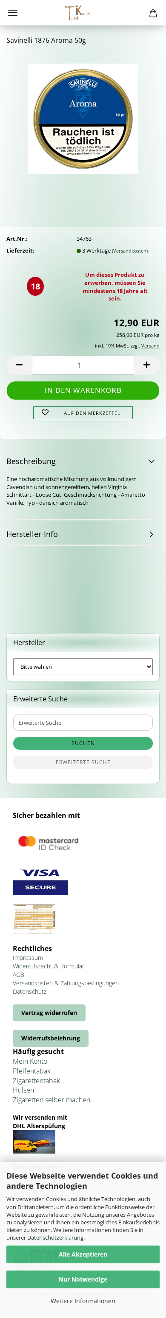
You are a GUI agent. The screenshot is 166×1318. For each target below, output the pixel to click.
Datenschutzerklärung (55, 1237)
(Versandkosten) (130, 250)
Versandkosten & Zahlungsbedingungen (66, 983)
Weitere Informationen (83, 1301)
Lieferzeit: (20, 250)
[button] (19, 365)
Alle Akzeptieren (83, 1254)
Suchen (83, 743)
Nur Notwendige (83, 1279)
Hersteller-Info (32, 534)
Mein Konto (30, 1061)
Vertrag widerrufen (49, 1013)
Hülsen (23, 1090)
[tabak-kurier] (83, 12)
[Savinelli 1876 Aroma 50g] (83, 116)
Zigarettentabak (36, 1080)
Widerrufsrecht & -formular (48, 966)
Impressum (28, 958)
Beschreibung (31, 461)
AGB (18, 974)
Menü (13, 12)
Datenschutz (29, 991)
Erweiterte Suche (83, 762)
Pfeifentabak (32, 1071)
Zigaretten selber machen (51, 1099)
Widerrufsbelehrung (50, 1038)
